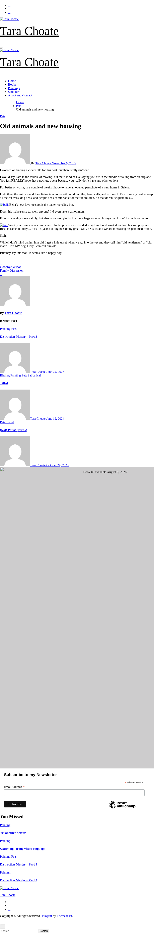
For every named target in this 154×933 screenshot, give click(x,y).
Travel (10, 422)
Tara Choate (29, 31)
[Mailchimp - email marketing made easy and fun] (122, 808)
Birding (5, 375)
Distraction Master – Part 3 (18, 336)
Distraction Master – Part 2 (18, 880)
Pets (2, 116)
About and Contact (20, 95)
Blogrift (47, 916)
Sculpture (14, 91)
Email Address (14, 787)
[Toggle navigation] (1, 47)
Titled (4, 383)
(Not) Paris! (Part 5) (13, 430)
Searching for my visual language (22, 848)
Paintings (14, 88)
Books (12, 84)
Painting (5, 328)
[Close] (2, 927)
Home (12, 81)
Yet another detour (13, 833)
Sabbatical (34, 375)
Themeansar (64, 916)
